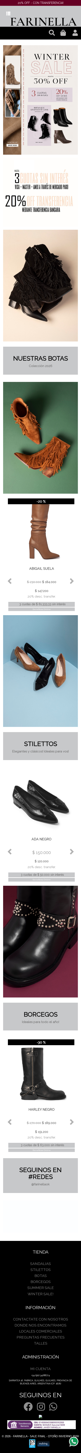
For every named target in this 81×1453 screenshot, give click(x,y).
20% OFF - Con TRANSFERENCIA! (41, 3)
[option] (40, 99)
